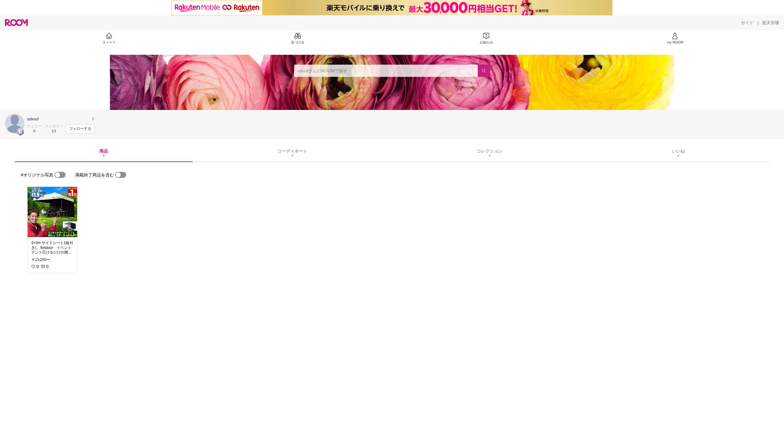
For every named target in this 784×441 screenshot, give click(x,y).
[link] (52, 212)
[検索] (484, 71)
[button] (14, 123)
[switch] (60, 175)
